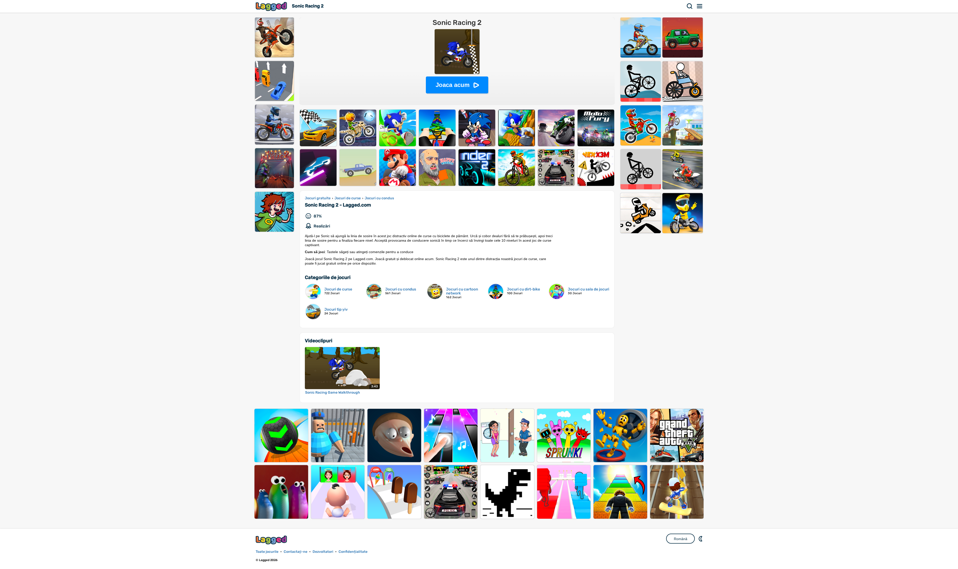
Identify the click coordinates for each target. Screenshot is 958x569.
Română (680, 539)
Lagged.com (272, 540)
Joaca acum (453, 84)
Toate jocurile (267, 552)
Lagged (272, 6)
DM (701, 539)
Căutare (690, 6)
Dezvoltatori (323, 552)
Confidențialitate (353, 552)
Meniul (700, 6)
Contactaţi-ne (295, 552)
